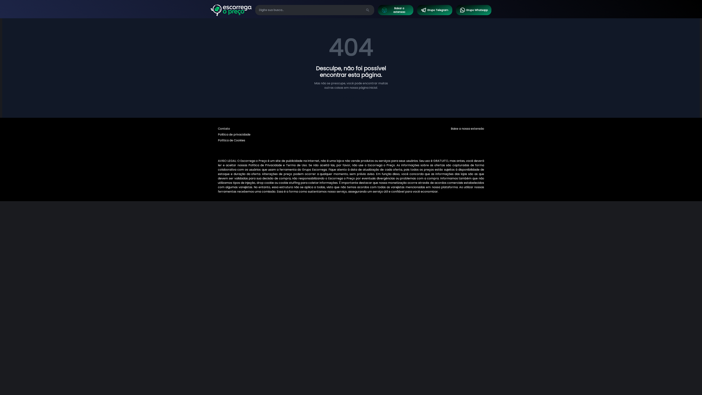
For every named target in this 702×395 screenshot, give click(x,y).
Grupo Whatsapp (477, 10)
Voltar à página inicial (351, 98)
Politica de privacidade (234, 134)
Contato (224, 129)
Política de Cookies (231, 140)
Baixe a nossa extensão (467, 129)
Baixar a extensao (399, 10)
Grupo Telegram (437, 10)
